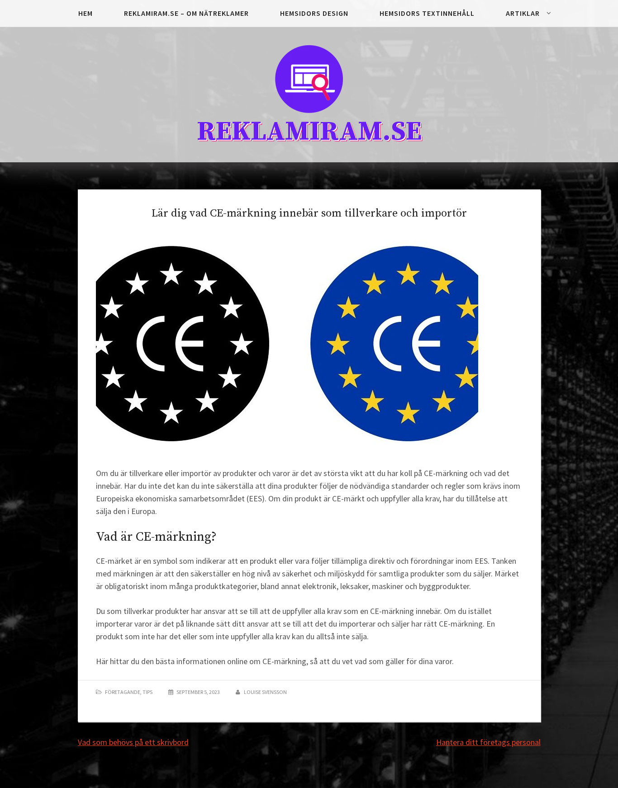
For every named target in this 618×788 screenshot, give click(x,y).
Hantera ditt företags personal (488, 742)
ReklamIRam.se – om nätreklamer (186, 13)
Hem (85, 13)
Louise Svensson (265, 692)
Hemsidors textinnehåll (427, 13)
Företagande (122, 692)
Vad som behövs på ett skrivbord (133, 742)
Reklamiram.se (309, 132)
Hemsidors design (314, 13)
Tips (147, 692)
